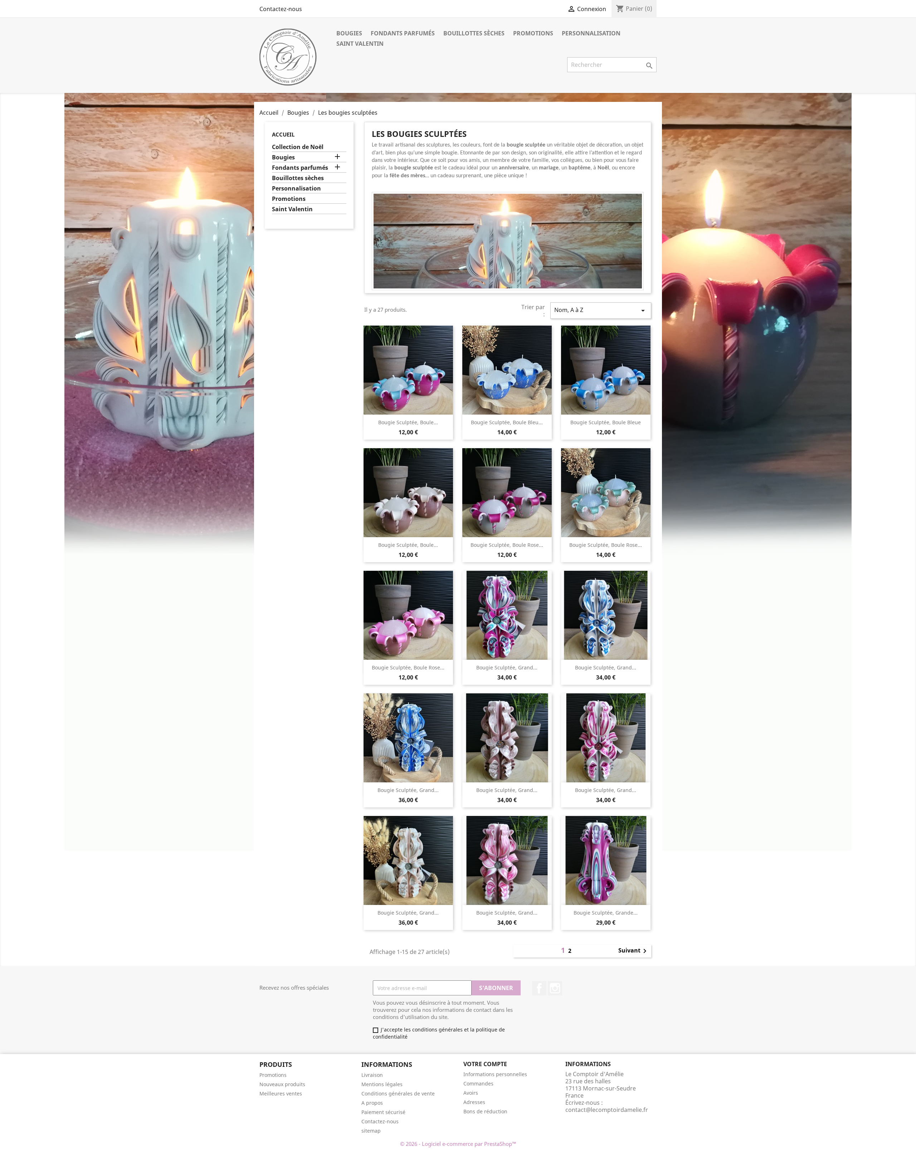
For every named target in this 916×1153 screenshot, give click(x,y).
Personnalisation (591, 33)
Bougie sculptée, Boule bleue (605, 422)
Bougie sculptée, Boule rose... (507, 544)
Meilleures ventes (280, 1093)
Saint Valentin (360, 44)
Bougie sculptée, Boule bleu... (507, 422)
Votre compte (485, 1064)
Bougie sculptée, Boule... (408, 422)
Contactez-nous (280, 9)
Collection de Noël (297, 147)
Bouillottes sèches (474, 33)
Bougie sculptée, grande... (606, 912)
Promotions (533, 33)
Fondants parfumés (403, 33)
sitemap (371, 1130)
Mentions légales (382, 1084)
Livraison (372, 1075)
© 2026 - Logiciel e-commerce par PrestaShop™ (458, 1143)
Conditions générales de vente (398, 1093)
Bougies (349, 33)
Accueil (283, 134)
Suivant (633, 951)
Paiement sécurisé (383, 1112)
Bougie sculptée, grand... (506, 667)
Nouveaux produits (282, 1084)
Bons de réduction (485, 1111)
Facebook (539, 988)
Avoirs (470, 1092)
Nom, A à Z (600, 310)
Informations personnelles (495, 1074)
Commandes (478, 1083)
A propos (372, 1102)
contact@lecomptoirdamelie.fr (606, 1110)
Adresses (474, 1102)
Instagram (555, 988)
